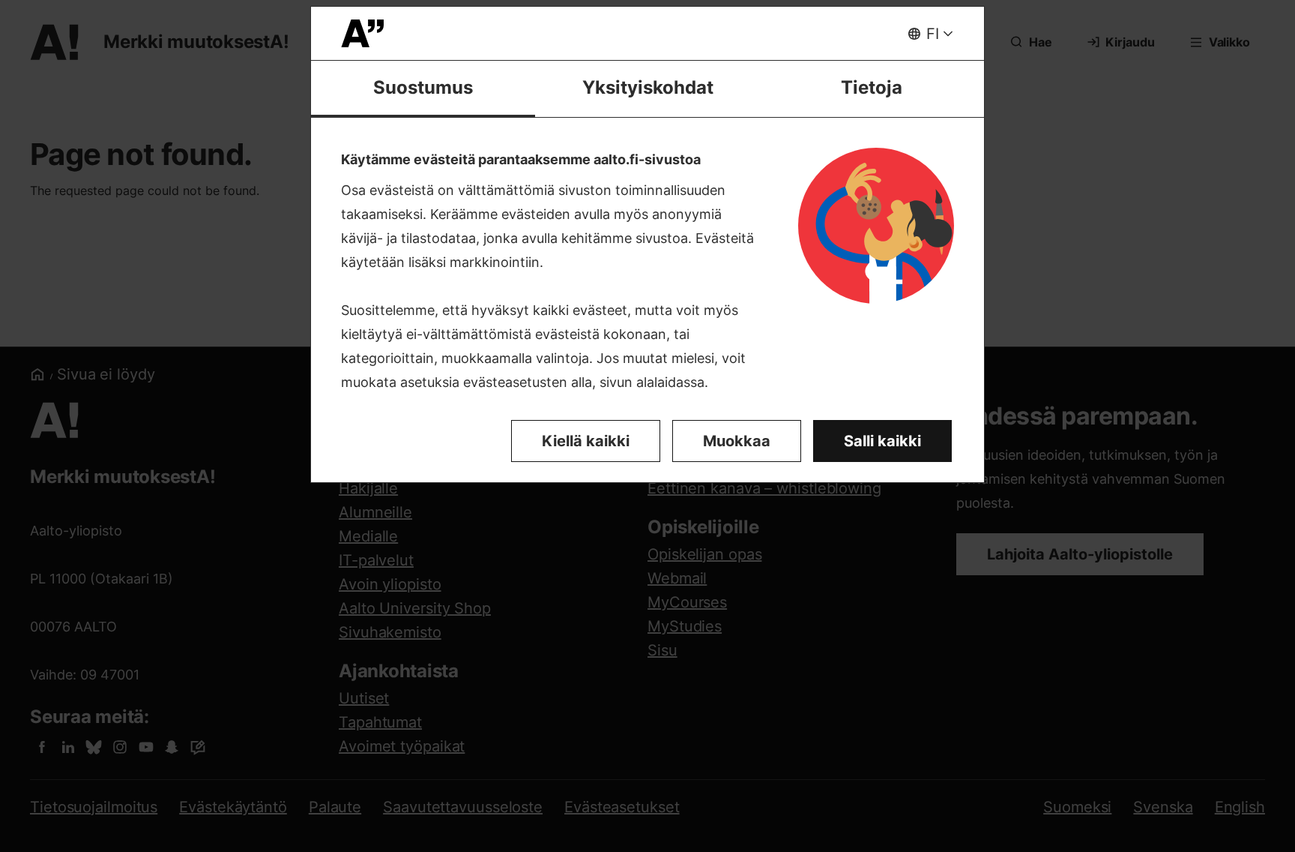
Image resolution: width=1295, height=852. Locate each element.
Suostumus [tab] (423, 87)
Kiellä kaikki (586, 441)
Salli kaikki (882, 441)
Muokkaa (736, 441)
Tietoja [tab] (871, 87)
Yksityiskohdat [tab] (647, 87)
